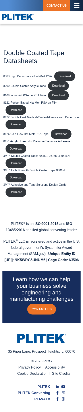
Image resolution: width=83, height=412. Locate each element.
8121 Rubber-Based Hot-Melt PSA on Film (30, 102)
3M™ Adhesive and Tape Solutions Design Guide (34, 184)
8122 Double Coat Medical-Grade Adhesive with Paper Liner (41, 117)
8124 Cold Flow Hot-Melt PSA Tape (25, 134)
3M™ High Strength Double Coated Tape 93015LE (35, 170)
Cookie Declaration (32, 373)
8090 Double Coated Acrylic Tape (24, 85)
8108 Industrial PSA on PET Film (24, 95)
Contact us (42, 309)
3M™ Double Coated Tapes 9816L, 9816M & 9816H (36, 155)
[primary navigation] (76, 5)
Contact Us (56, 5)
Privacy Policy (29, 367)
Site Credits (61, 373)
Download (64, 76)
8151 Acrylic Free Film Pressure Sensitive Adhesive (36, 141)
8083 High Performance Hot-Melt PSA (27, 76)
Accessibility (55, 367)
